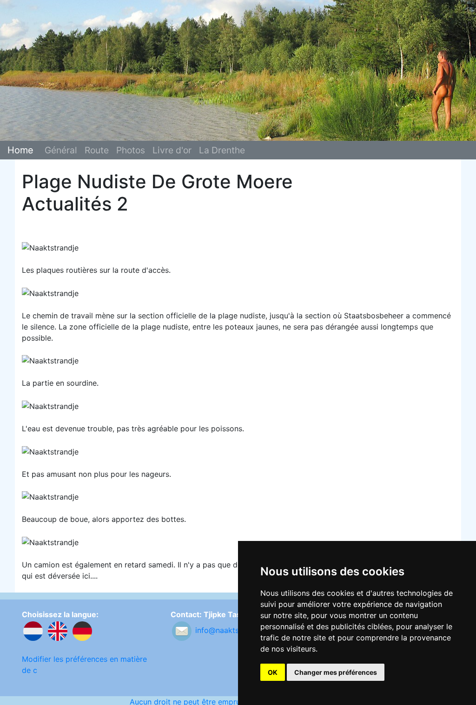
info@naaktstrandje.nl (233, 630)
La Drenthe (222, 150)
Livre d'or (172, 150)
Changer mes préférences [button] (335, 672)
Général (61, 150)
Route (97, 150)
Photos (130, 150)
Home (20, 150)
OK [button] (273, 672)
